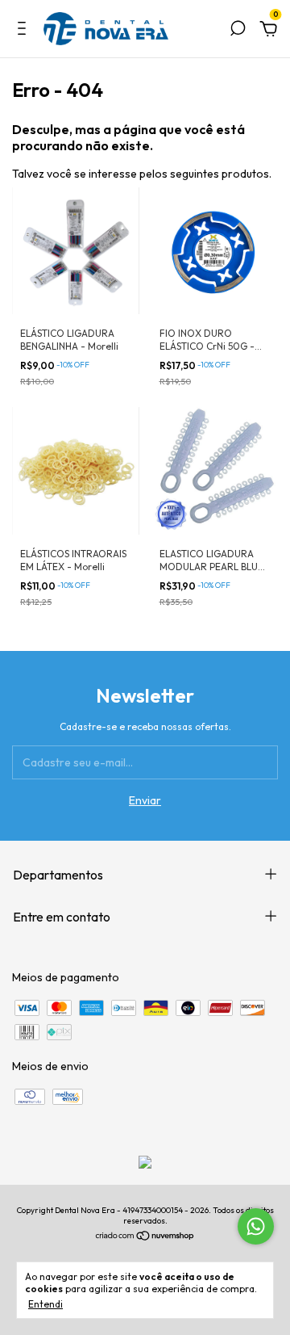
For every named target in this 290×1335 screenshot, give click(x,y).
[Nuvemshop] (145, 1237)
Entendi (45, 1304)
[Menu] (24, 30)
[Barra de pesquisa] (237, 30)
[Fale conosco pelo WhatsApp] (256, 1226)
